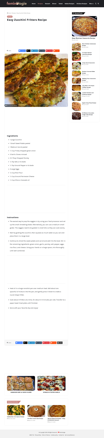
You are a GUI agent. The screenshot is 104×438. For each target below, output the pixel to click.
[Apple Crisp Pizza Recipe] (76, 106)
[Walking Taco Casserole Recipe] (76, 81)
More (91, 3)
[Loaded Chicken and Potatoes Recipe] (76, 96)
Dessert (47, 3)
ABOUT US (31, 435)
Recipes (40, 3)
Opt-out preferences (70, 435)
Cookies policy (54, 435)
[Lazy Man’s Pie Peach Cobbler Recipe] (76, 88)
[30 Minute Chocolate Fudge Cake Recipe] (76, 116)
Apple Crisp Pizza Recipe (89, 103)
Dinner (54, 3)
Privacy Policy (38, 435)
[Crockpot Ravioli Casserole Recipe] (76, 56)
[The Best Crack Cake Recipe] (36, 411)
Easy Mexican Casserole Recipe (83, 38)
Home (34, 3)
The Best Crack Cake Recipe (35, 418)
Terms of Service (46, 435)
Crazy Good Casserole (88, 63)
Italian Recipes (69, 3)
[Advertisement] (36, 34)
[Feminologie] (16, 4)
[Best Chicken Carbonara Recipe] (76, 47)
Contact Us (61, 435)
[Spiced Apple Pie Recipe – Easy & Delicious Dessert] (56, 411)
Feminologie (62, 432)
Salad (60, 3)
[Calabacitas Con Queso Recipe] (16, 410)
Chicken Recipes (82, 3)
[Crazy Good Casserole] (76, 65)
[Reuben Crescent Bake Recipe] (76, 74)
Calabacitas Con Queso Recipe (15, 416)
